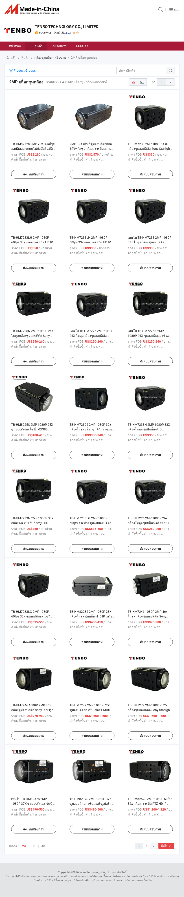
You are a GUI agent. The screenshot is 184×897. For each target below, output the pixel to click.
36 (33, 846)
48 (43, 846)
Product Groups (24, 70)
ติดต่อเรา (82, 46)
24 (24, 846)
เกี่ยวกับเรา (59, 46)
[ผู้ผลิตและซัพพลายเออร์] (32, 9)
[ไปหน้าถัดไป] (170, 82)
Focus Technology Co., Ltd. (95, 872)
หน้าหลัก (15, 46)
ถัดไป (164, 846)
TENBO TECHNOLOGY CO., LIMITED (67, 26)
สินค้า (39, 46)
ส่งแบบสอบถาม (33, 174)
